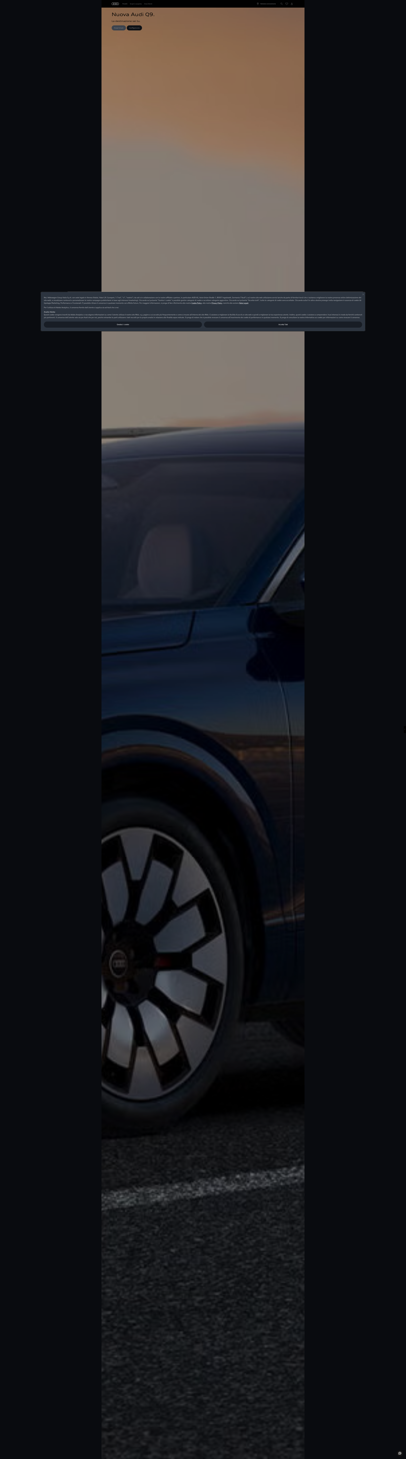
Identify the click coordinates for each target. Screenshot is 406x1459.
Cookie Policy (196, 303)
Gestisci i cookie (123, 324)
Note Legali (243, 303)
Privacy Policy (217, 303)
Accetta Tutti (283, 324)
